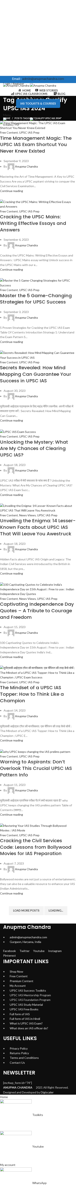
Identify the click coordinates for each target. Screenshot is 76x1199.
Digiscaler (47, 1092)
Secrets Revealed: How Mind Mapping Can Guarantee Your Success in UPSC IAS (35, 374)
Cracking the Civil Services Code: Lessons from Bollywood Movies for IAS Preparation (35, 847)
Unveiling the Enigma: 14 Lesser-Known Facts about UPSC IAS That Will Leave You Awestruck (38, 527)
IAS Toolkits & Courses (38, 103)
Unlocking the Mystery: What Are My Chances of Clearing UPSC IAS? (34, 448)
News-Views (27, 515)
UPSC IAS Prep (29, 132)
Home (6, 118)
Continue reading (11, 191)
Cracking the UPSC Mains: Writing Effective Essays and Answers (33, 223)
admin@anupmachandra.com (43, 79)
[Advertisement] (38, 38)
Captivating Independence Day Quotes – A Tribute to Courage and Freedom (37, 610)
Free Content (9, 132)
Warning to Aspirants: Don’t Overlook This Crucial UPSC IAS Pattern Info (36, 768)
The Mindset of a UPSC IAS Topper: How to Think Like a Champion (32, 694)
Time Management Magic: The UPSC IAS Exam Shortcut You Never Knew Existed (36, 144)
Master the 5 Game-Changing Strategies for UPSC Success (36, 298)
